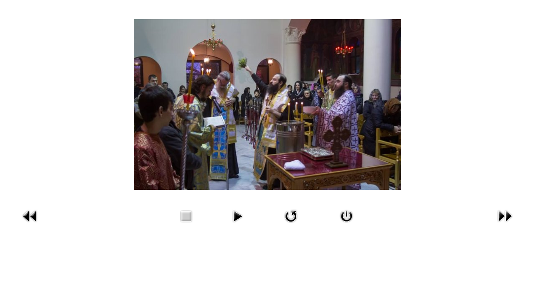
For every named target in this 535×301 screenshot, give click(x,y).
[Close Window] (346, 223)
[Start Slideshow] (237, 223)
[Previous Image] (30, 223)
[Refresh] (291, 223)
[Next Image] (505, 223)
